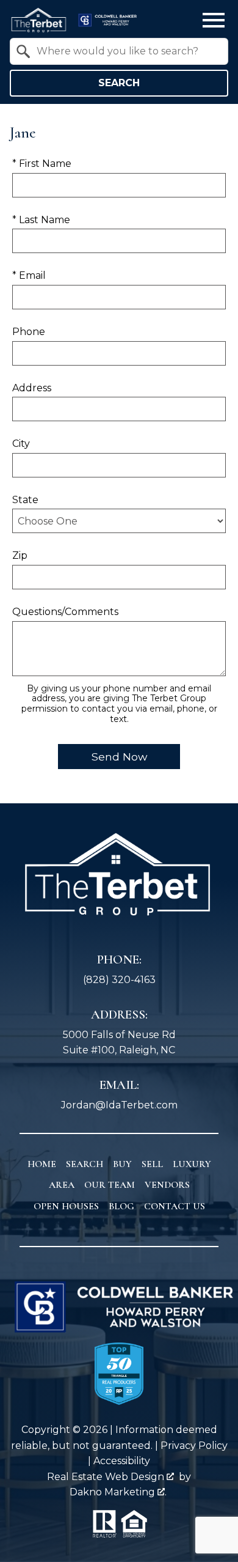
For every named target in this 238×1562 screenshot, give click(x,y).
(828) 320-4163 (119, 979)
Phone (28, 331)
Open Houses (66, 1206)
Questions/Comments (65, 611)
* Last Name (41, 220)
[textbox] (126, 51)
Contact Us (174, 1206)
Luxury (192, 1164)
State (25, 500)
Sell (152, 1164)
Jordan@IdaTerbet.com (119, 1105)
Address (31, 388)
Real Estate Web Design (107, 1477)
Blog (121, 1206)
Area (61, 1185)
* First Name (41, 163)
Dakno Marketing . (118, 1492)
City (21, 443)
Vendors (167, 1185)
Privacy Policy (194, 1445)
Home (41, 1164)
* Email (29, 275)
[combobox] (119, 51)
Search (119, 83)
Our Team (109, 1185)
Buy (122, 1164)
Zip (19, 555)
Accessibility (121, 1461)
